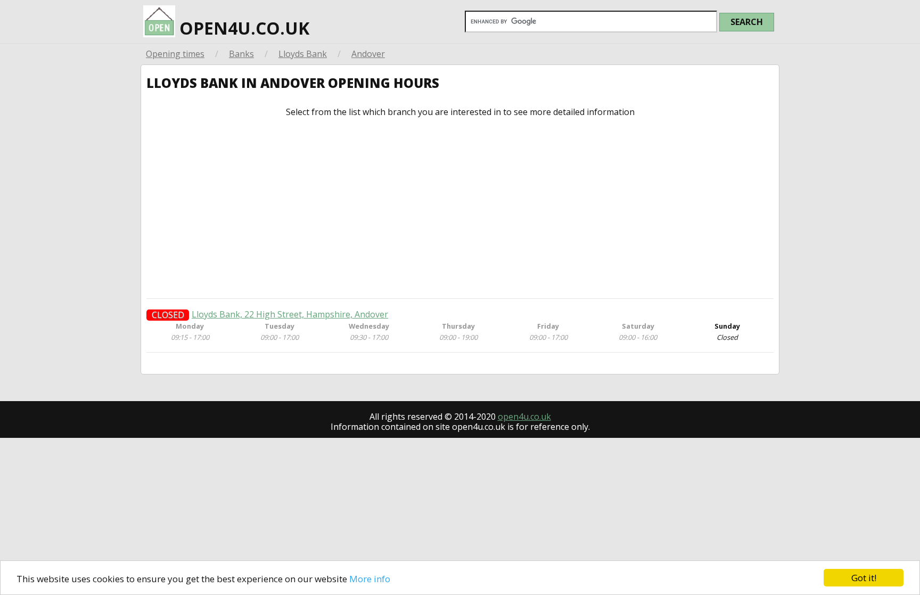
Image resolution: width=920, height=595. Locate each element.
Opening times (175, 54)
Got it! (863, 578)
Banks (241, 54)
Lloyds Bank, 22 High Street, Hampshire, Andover (290, 314)
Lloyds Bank (302, 54)
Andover (368, 54)
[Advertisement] (460, 207)
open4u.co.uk (242, 28)
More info (369, 579)
